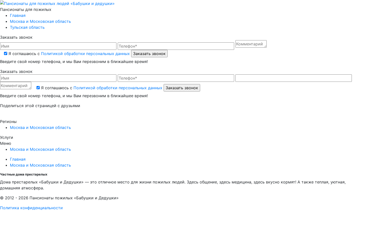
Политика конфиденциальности (31, 207)
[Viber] (15, 115)
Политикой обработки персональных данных (85, 53)
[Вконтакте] (2, 115)
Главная (18, 15)
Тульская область (27, 27)
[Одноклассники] (6, 115)
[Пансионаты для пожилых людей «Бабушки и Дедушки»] (57, 2)
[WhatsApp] (10, 115)
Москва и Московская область (40, 21)
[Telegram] (18, 115)
